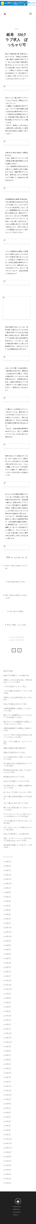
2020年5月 (7, 1170)
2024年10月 (8, 936)
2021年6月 (7, 1112)
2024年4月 (7, 963)
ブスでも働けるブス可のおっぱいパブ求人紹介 (18, 822)
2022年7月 (7, 1055)
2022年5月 (7, 1064)
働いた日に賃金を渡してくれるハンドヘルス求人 (18, 808)
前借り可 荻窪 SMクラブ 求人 (14, 752)
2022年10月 (8, 1042)
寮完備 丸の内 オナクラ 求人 (14, 777)
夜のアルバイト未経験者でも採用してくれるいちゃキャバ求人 (18, 723)
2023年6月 (7, 1007)
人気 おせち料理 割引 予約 (19, 557)
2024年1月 (7, 976)
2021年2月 (7, 1130)
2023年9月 (7, 994)
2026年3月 (7, 861)
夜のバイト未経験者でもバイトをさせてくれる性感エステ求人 (18, 716)
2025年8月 (7, 892)
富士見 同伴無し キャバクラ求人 (16, 624)
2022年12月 (7, 1033)
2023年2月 (7, 1024)
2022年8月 (7, 1051)
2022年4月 (7, 1068)
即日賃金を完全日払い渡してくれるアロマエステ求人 (18, 771)
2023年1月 (7, 1029)
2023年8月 (7, 998)
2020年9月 (7, 1152)
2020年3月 (7, 1178)
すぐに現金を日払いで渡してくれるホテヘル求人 (18, 758)
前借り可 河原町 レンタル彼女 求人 (17, 675)
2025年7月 (7, 897)
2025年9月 (7, 888)
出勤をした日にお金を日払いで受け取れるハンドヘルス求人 (18, 681)
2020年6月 (7, 1165)
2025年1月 (7, 923)
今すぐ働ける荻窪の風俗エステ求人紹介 (18, 797)
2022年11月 (7, 1038)
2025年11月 (7, 879)
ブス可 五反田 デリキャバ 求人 (15, 686)
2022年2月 (7, 1077)
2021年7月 (7, 1108)
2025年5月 (7, 906)
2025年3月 (7, 914)
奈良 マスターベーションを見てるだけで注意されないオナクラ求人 (18, 839)
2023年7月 (7, 1002)
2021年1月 (7, 1134)
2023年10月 (8, 989)
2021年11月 (7, 1090)
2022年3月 (7, 1073)
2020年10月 (8, 1148)
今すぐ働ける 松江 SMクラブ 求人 (16, 803)
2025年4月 (7, 910)
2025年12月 (7, 875)
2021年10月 (8, 1095)
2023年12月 (7, 980)
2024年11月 (7, 932)
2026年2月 (7, 866)
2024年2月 (7, 972)
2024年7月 (7, 949)
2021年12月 (7, 1086)
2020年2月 (7, 1183)
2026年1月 (7, 870)
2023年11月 (7, 985)
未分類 (16, 29)
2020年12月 (8, 1139)
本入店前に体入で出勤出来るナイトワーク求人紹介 (18, 764)
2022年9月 (7, 1046)
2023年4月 (7, 1016)
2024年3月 (7, 967)
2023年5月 (7, 1011)
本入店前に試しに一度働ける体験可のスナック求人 (18, 786)
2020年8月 (7, 1156)
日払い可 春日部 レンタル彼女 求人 (17, 834)
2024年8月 (7, 945)
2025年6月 (7, 901)
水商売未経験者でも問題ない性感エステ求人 (18, 729)
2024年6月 (7, 954)
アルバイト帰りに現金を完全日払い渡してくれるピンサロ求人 (18, 736)
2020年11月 (8, 1143)
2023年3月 (7, 1020)
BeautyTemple (16, 1212)
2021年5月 (7, 1117)
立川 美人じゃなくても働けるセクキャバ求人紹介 (18, 828)
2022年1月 (7, 1082)
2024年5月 (7, 958)
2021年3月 (7, 1126)
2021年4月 (7, 1121)
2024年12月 (8, 927)
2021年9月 (7, 1099)
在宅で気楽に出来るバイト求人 (16, 581)
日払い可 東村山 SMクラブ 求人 (15, 704)
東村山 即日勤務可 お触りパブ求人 (19, 650)
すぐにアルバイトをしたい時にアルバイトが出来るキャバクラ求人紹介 (18, 815)
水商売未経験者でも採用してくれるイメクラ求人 (18, 709)
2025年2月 (7, 919)
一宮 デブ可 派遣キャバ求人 (14, 650)
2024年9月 (7, 941)
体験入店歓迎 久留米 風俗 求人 (15, 748)
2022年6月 (7, 1060)
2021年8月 (7, 1104)
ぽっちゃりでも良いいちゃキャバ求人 (18, 792)
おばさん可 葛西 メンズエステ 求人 (17, 781)
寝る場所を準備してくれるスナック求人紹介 (18, 846)
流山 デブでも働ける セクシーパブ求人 (18, 742)
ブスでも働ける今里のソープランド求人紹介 (18, 692)
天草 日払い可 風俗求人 (16, 611)
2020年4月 (7, 1174)
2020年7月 (7, 1161)
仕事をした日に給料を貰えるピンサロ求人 (18, 698)
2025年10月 (8, 883)
